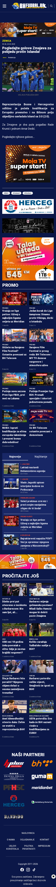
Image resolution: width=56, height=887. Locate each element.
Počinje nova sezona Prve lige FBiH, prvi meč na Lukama (14, 395)
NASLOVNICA (28, 833)
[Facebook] (22, 869)
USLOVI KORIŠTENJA (12, 847)
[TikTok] (34, 869)
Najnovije (15, 456)
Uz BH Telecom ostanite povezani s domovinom (40, 431)
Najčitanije (41, 456)
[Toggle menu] (4, 6)
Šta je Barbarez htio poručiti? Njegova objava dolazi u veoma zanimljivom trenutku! (13, 685)
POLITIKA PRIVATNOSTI (28, 847)
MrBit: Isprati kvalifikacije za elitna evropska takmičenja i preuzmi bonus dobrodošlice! (14, 435)
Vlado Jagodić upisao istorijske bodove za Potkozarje (32, 486)
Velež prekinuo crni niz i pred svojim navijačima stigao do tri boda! (33, 505)
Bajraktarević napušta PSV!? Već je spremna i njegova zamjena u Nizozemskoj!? (36, 542)
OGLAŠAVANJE (27, 839)
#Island (16, 193)
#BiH (6, 193)
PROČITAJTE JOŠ (20, 575)
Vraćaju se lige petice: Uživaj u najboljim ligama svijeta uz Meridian (34, 523)
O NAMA (11, 839)
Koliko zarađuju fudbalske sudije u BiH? (39, 645)
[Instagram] (28, 869)
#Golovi (27, 193)
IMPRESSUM (44, 846)
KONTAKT (44, 839)
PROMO (10, 285)
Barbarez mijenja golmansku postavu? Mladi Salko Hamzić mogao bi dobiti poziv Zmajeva (41, 608)
